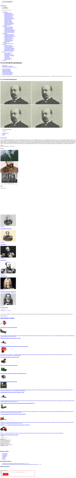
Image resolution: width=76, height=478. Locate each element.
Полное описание (5, 133)
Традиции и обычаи (8, 20)
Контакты (4, 60)
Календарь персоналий (9, 26)
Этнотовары (4, 42)
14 (8, 310)
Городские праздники (8, 47)
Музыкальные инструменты (9, 18)
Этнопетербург (5, 453)
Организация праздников (9, 35)
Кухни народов (7, 57)
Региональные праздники (9, 49)
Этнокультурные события (9, 46)
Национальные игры (8, 19)
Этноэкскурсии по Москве (9, 31)
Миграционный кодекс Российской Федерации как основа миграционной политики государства (19, 464)
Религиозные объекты (8, 28)
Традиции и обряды (8, 38)
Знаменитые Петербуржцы (9, 23)
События (4, 44)
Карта (3, 134)
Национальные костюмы (9, 43)
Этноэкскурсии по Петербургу (10, 30)
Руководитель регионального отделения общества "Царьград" (13, 463)
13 (7, 310)
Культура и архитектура (9, 24)
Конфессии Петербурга (9, 13)
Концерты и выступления (9, 34)
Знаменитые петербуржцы (9, 29)
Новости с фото (7, 59)
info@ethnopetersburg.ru (9, 1)
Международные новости (9, 54)
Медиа (3, 51)
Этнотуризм (4, 454)
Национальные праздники (9, 14)
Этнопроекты (4, 33)
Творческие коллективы (9, 17)
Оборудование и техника (7, 318)
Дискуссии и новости (8, 58)
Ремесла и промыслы (8, 21)
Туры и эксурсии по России (9, 32)
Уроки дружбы (7, 41)
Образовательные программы (10, 36)
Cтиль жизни (7, 56)
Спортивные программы (9, 39)
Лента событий (7, 53)
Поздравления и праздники (9, 55)
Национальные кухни (8, 16)
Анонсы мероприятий (8, 52)
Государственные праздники (10, 48)
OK (5, 474)
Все (10, 310)
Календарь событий (8, 45)
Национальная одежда (8, 15)
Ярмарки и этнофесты (8, 22)
